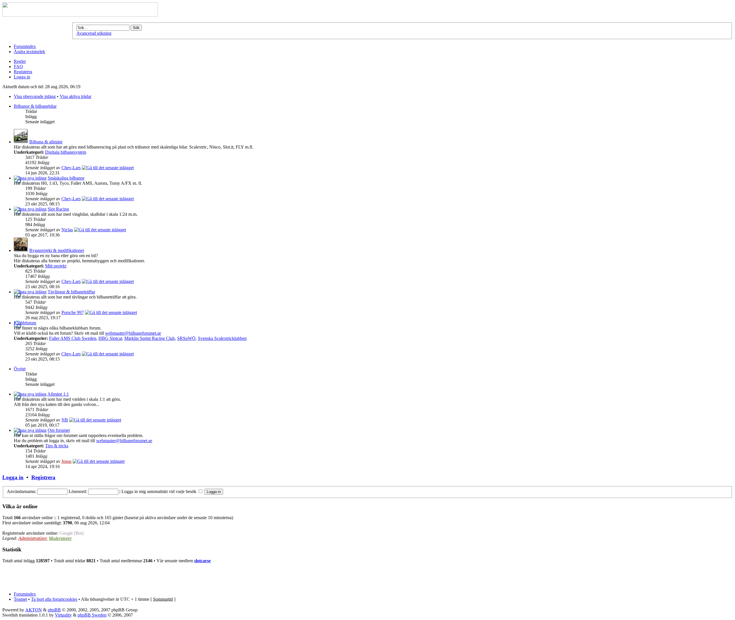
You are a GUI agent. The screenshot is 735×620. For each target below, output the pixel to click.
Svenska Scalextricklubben (222, 338)
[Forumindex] (80, 15)
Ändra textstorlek (29, 51)
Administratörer (32, 538)
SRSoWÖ (186, 338)
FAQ (18, 66)
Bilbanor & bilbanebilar (35, 106)
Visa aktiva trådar (75, 96)
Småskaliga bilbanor (66, 178)
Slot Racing (58, 209)
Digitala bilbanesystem (65, 152)
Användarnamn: (21, 491)
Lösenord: (78, 491)
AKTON (33, 609)
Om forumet (59, 430)
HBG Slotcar (110, 338)
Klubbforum (25, 322)
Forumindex (25, 46)
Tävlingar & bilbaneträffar (71, 291)
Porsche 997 (72, 312)
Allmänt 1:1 (58, 394)
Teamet (20, 599)
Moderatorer (60, 538)
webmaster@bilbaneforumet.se (133, 333)
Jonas (66, 461)
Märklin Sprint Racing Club (149, 338)
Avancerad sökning (93, 33)
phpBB (54, 609)
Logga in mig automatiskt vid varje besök (159, 491)
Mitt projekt (55, 265)
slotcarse (202, 560)
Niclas (67, 229)
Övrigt (20, 368)
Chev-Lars (71, 167)
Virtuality (63, 615)
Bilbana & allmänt (45, 141)
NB (64, 419)
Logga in (22, 76)
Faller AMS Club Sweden (72, 338)
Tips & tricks (56, 445)
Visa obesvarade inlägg (35, 96)
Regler (20, 61)
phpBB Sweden (92, 615)
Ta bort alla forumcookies (54, 599)
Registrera (23, 71)
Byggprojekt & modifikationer (56, 250)
